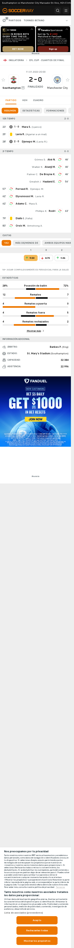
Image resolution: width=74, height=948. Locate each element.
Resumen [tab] (10, 112)
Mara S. (33, 205)
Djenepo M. (37, 190)
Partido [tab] (10, 101)
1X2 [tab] (6, 244)
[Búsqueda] (57, 10)
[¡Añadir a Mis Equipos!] (3, 81)
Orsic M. (20, 227)
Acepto (37, 920)
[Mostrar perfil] (13, 81)
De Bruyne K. (47, 175)
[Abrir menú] (66, 10)
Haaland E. (49, 183)
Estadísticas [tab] (31, 112)
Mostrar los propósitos (37, 940)
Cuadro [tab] (38, 101)
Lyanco (36, 128)
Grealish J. (35, 183)
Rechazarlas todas (37, 930)
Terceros (60, 887)
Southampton (11, 89)
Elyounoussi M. (25, 197)
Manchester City (57, 89)
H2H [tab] (24, 101)
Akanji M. (50, 168)
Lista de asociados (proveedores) (23, 912)
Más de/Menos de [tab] (26, 244)
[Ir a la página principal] (20, 10)
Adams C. (21, 205)
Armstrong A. (35, 227)
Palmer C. (32, 175)
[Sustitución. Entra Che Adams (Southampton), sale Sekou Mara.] (11, 205)
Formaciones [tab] (55, 112)
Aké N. (51, 161)
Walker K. (37, 168)
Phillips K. (41, 212)
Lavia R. (41, 143)
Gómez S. (40, 161)
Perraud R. (22, 190)
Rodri (52, 212)
